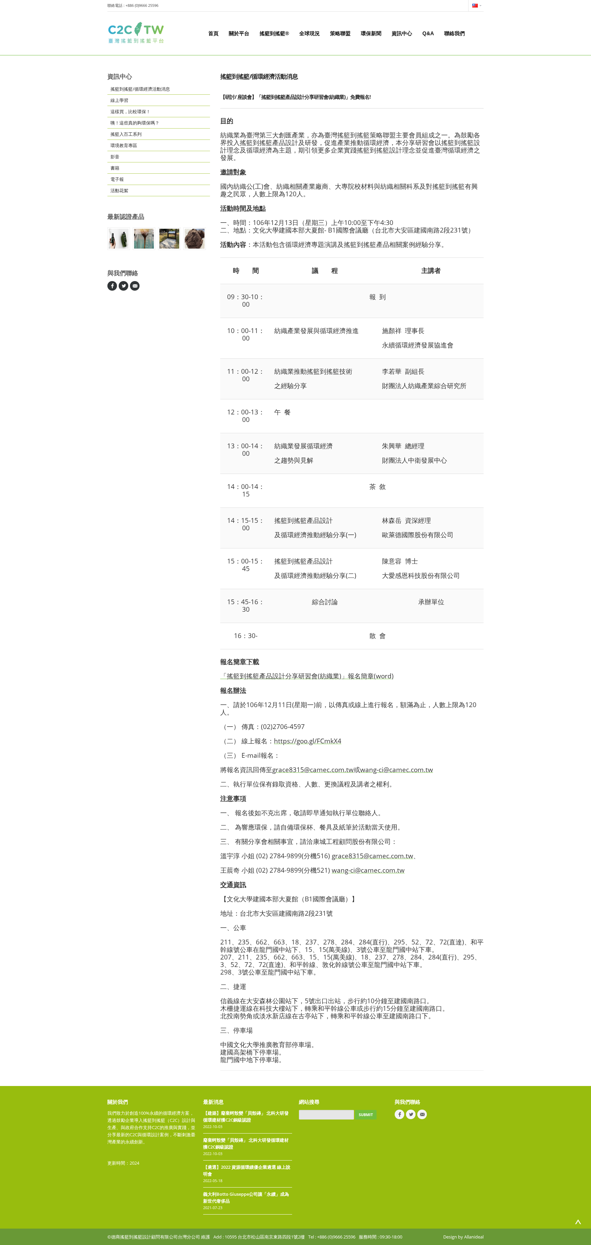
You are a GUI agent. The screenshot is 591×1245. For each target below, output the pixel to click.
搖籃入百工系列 (126, 134)
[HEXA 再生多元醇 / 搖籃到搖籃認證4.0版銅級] (144, 238)
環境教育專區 (123, 145)
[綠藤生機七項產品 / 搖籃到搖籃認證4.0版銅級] (118, 238)
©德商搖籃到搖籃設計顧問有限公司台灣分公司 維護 (158, 1237)
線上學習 (119, 100)
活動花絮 (119, 190)
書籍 (114, 168)
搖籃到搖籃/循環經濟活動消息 (140, 89)
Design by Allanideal (463, 1237)
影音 (114, 157)
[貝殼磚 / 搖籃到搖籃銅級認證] (169, 238)
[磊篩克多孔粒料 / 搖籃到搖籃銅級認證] (194, 238)
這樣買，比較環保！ (130, 111)
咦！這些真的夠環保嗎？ (134, 123)
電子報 (117, 179)
